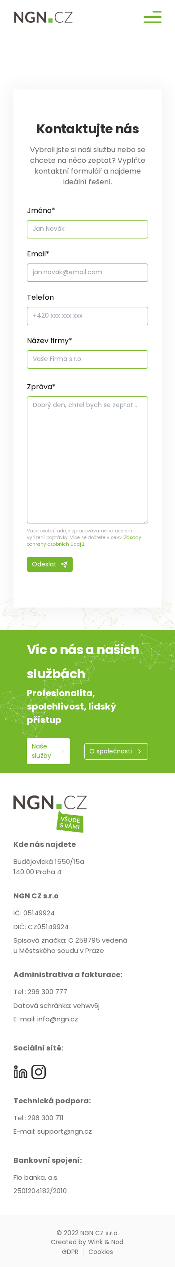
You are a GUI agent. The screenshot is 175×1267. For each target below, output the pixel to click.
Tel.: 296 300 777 (40, 992)
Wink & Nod (105, 1242)
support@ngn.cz (64, 1132)
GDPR (70, 1252)
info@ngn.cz (57, 1019)
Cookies (100, 1252)
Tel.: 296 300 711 (38, 1118)
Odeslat (44, 564)
